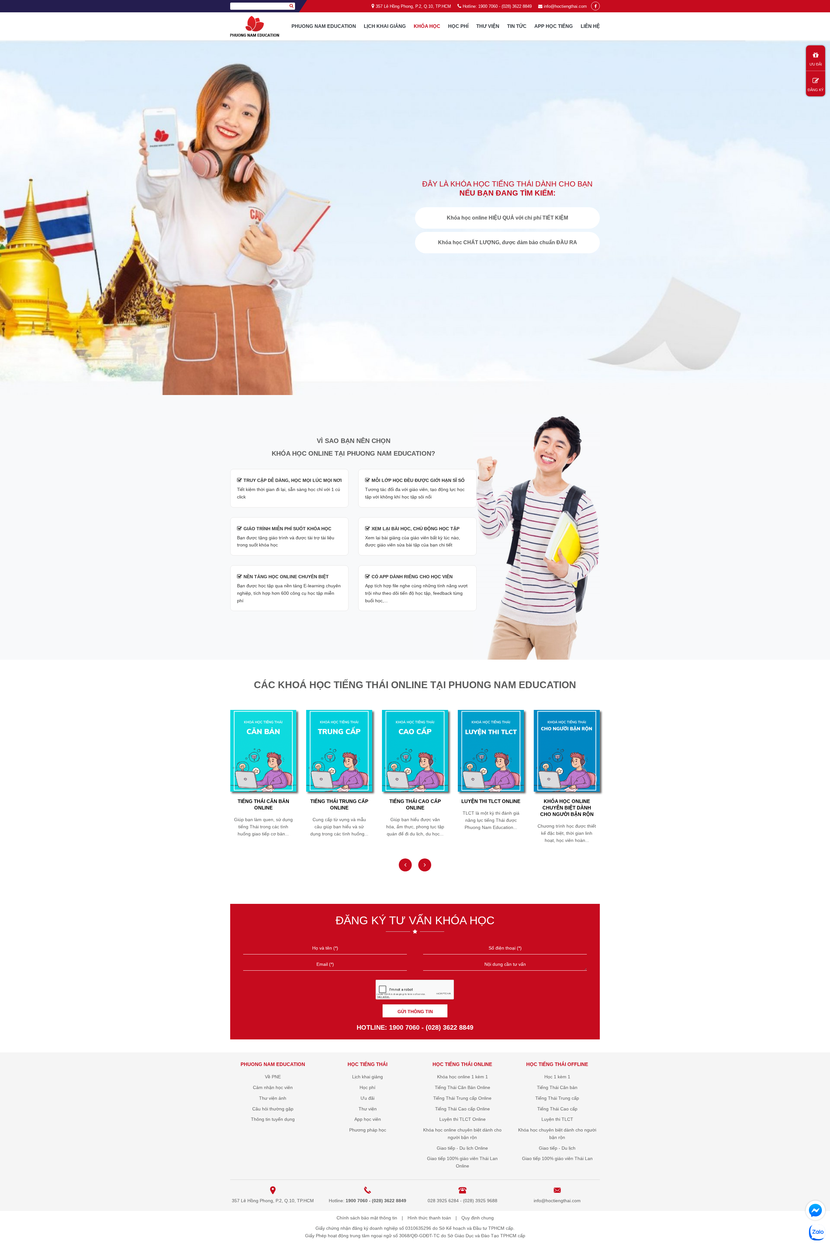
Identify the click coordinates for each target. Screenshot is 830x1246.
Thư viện (487, 26)
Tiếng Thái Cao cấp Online (339, 804)
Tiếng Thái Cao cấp (557, 1108)
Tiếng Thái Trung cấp (557, 1098)
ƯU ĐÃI (816, 64)
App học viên (367, 1119)
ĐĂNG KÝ (816, 90)
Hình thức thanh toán (429, 1217)
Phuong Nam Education (323, 26)
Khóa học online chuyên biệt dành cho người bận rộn (491, 807)
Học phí (458, 26)
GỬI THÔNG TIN (415, 1011)
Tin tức (517, 26)
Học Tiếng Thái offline (557, 1064)
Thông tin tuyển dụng (273, 1119)
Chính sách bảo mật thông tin (367, 1217)
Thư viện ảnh (272, 1098)
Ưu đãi (367, 1098)
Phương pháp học (367, 1129)
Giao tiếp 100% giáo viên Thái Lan (557, 1158)
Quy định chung (477, 1217)
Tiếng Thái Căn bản (557, 1087)
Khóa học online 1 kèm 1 (462, 1076)
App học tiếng (553, 26)
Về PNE (273, 1076)
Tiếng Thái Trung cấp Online (263, 804)
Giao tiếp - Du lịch (557, 1148)
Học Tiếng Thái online (462, 1064)
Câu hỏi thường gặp (272, 1108)
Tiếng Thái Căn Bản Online (462, 1087)
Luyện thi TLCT (557, 1119)
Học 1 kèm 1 (557, 1076)
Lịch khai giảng (385, 26)
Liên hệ (590, 26)
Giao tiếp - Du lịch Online (566, 804)
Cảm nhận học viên (273, 1087)
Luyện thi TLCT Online (415, 801)
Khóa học (427, 26)
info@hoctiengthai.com (565, 6)
